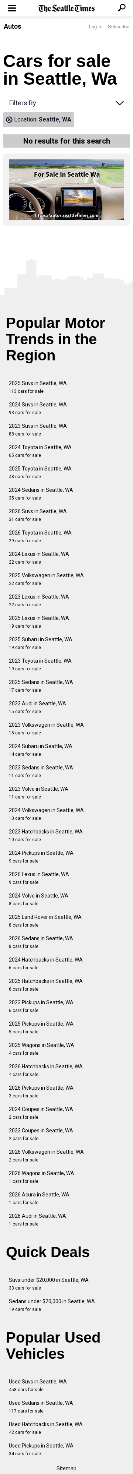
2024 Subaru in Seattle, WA (40, 750)
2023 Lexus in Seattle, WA (39, 600)
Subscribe (118, 26)
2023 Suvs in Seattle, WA (38, 430)
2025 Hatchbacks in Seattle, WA (46, 985)
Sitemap (66, 1468)
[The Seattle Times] (66, 8)
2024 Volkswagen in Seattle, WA (46, 814)
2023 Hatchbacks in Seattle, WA (46, 835)
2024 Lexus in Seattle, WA (39, 558)
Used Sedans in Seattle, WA (41, 1407)
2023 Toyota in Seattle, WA (40, 664)
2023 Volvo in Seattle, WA (38, 793)
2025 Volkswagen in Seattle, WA (46, 579)
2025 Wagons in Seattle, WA (41, 1049)
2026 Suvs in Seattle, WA (38, 515)
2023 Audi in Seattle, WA (37, 707)
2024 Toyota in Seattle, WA (40, 451)
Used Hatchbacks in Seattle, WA (46, 1428)
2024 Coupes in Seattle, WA (41, 1113)
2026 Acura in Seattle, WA (39, 1198)
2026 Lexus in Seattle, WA (39, 878)
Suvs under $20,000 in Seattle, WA (49, 1284)
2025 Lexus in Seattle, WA (39, 622)
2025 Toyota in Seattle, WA (40, 472)
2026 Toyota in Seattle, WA (40, 536)
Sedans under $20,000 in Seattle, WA (52, 1305)
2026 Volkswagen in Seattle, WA (46, 1156)
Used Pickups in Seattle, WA (41, 1449)
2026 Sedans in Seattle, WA (41, 942)
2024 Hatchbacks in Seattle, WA (46, 963)
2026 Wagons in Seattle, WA (41, 1177)
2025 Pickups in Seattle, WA (41, 1027)
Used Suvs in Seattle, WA (38, 1385)
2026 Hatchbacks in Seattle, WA (46, 1070)
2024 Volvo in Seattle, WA (38, 899)
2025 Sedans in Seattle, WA (41, 686)
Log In (95, 26)
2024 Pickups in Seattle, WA (41, 857)
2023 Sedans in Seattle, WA (41, 771)
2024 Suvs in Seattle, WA (38, 408)
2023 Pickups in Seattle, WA (41, 1006)
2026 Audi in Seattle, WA (37, 1220)
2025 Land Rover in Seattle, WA (45, 921)
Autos (12, 26)
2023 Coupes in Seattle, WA (41, 1134)
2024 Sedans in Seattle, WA (41, 494)
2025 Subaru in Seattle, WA (40, 643)
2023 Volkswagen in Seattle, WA (46, 729)
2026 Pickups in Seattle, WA (41, 1092)
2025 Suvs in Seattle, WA (38, 387)
